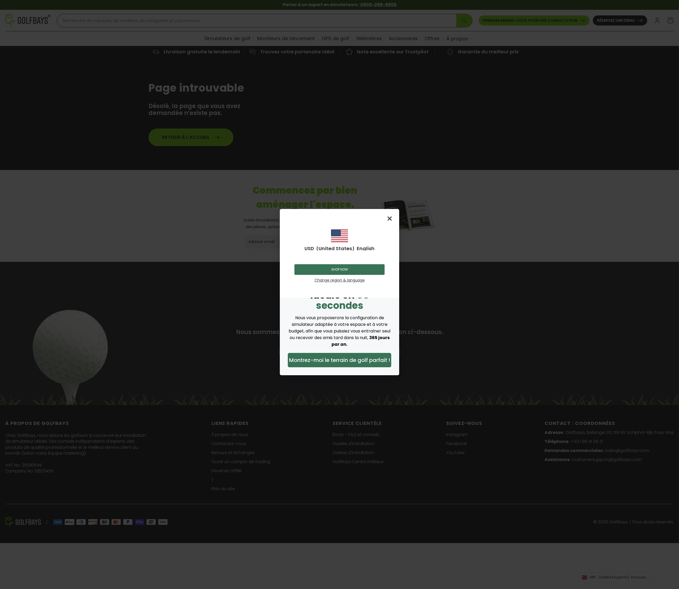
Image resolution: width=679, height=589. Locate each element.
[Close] (389, 218)
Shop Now (339, 269)
